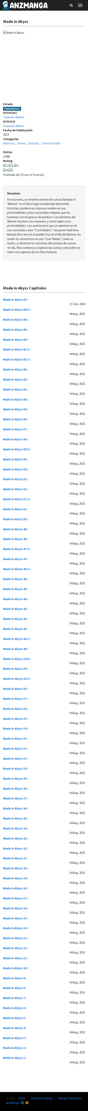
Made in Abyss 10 (15, 968)
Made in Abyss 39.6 (16, 659)
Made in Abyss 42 (15, 619)
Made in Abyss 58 (15, 419)
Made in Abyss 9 (14, 978)
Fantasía (33, 143)
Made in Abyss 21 (15, 858)
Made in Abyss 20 (15, 868)
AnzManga (12, 1103)
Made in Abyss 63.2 (16, 359)
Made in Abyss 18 (15, 888)
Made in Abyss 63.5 (16, 349)
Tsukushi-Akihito (13, 117)
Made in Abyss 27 (15, 798)
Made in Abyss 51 (15, 509)
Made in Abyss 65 (15, 330)
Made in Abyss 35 (15, 719)
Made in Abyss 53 (15, 479)
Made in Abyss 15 (15, 918)
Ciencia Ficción (51, 143)
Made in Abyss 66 (15, 320)
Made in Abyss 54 (15, 469)
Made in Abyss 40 (15, 649)
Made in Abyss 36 (15, 709)
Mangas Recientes (70, 1098)
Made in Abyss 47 (15, 559)
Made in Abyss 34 (15, 728)
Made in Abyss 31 (15, 758)
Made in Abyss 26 (15, 808)
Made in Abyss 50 (15, 519)
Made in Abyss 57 (15, 429)
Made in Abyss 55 (15, 459)
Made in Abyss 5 (14, 1018)
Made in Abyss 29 (15, 778)
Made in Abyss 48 (15, 539)
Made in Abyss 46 (15, 579)
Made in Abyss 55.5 (16, 449)
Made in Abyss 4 (14, 1028)
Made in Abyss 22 (15, 848)
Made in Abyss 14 (15, 928)
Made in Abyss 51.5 (16, 499)
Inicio (22, 1098)
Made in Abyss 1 (14, 1058)
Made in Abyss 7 (14, 998)
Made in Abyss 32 (15, 748)
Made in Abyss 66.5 (16, 310)
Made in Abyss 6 (14, 1008)
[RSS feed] (27, 1103)
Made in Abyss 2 (14, 1048)
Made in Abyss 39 (15, 669)
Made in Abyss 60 (15, 399)
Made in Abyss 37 (15, 699)
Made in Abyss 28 (15, 789)
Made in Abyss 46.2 (16, 569)
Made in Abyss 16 (15, 908)
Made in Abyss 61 (15, 389)
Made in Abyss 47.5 (16, 549)
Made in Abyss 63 (15, 369)
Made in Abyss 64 (15, 340)
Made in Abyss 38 (15, 689)
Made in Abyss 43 (15, 609)
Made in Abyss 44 (15, 599)
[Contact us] (22, 1103)
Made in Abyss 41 (15, 629)
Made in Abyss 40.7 (16, 639)
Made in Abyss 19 (15, 878)
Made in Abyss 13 (15, 938)
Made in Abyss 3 (14, 1038)
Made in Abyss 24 (15, 828)
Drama (21, 143)
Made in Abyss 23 (15, 838)
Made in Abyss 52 (15, 489)
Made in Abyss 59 (15, 409)
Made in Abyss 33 (15, 738)
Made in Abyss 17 (15, 898)
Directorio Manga (42, 1098)
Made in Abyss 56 (15, 439)
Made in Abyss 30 (15, 768)
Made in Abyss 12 (15, 948)
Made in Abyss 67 (15, 299)
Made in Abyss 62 (15, 379)
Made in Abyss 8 (14, 988)
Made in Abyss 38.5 (16, 679)
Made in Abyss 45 (15, 589)
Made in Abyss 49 (15, 529)
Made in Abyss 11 (15, 958)
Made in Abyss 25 (15, 818)
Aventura (9, 143)
